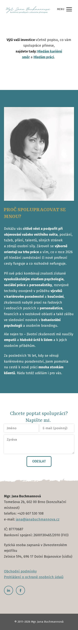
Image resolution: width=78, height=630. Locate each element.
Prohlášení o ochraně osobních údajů (33, 577)
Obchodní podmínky (20, 571)
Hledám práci (44, 57)
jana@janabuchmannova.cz (37, 519)
